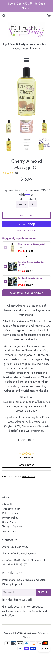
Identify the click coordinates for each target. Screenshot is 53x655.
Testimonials (9, 531)
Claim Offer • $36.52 (26, 292)
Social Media (9, 522)
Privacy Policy (10, 518)
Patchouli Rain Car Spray (30, 278)
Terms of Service (12, 526)
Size (22, 198)
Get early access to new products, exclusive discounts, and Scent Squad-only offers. (24, 611)
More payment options (26, 230)
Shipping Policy (11, 509)
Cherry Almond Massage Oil (31, 244)
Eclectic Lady (30, 632)
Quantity (33, 199)
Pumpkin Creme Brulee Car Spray (31, 263)
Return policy (10, 513)
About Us (7, 504)
